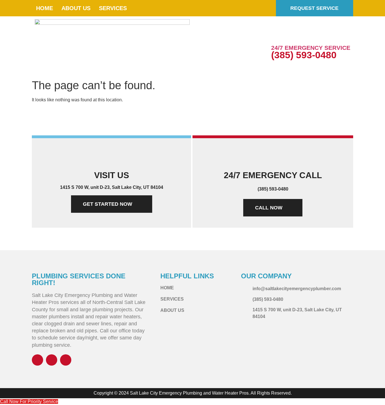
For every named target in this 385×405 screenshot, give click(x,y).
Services (113, 8)
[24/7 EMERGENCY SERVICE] (278, 35)
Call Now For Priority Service (29, 401)
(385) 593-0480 (304, 55)
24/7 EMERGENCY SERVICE (310, 47)
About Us (75, 8)
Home (44, 8)
